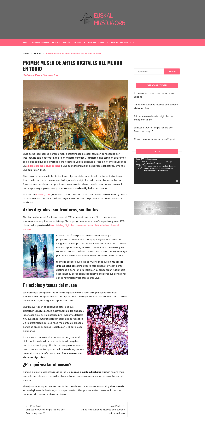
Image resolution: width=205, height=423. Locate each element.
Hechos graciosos (94, 42)
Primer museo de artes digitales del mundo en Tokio (153, 118)
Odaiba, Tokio (43, 194)
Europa (56, 42)
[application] (157, 171)
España (66, 42)
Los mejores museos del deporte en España (154, 95)
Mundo (77, 42)
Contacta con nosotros (120, 42)
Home (26, 42)
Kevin (37, 75)
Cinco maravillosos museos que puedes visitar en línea (156, 106)
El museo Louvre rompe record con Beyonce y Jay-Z (153, 129)
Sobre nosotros (40, 42)
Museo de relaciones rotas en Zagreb (154, 139)
